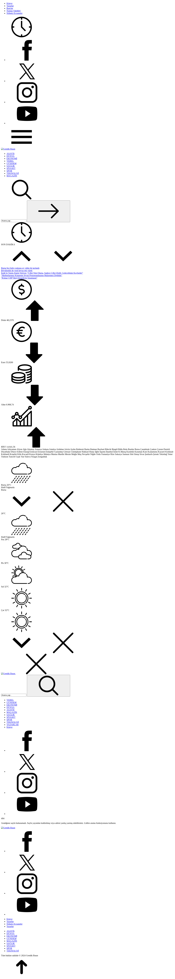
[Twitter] (27, 81)
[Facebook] (27, 60)
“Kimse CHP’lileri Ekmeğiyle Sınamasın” (19, 278)
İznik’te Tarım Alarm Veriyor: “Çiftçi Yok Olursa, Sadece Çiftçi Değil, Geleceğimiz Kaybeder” (42, 273)
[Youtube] (27, 123)
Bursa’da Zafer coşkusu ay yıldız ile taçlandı (20, 268)
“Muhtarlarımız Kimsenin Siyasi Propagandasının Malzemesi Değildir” (31, 275)
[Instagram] (27, 102)
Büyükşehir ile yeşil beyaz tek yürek (16, 270)
